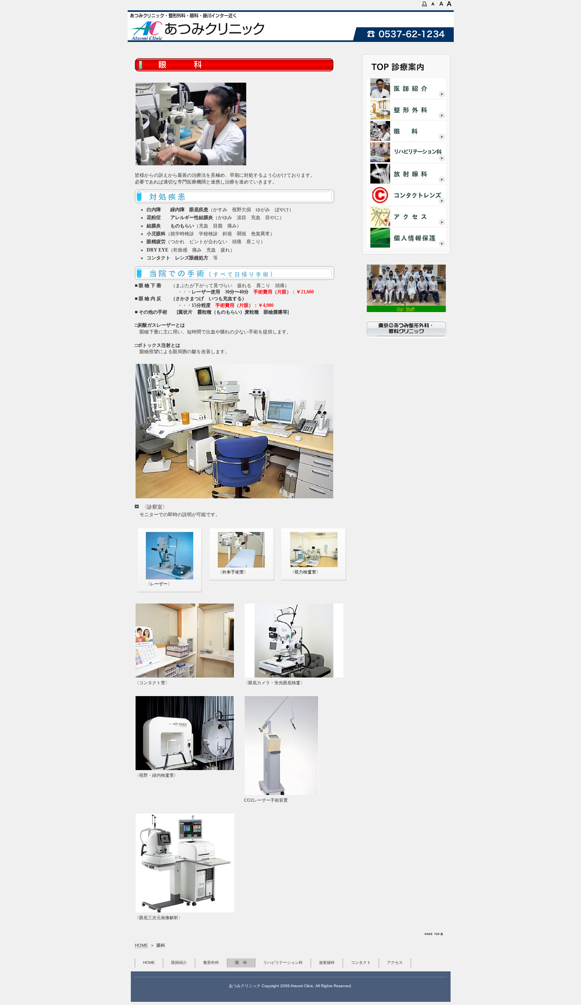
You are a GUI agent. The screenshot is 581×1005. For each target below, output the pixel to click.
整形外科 (211, 962)
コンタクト (361, 962)
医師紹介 (179, 962)
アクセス (395, 962)
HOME (141, 945)
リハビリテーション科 (283, 962)
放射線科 (327, 962)
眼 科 (241, 962)
